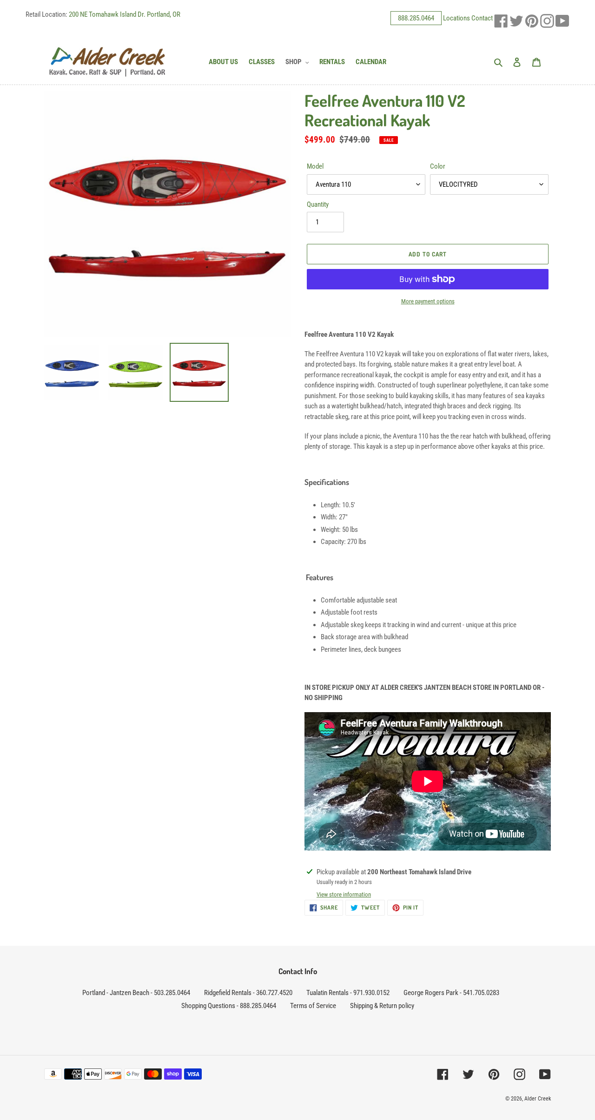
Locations (456, 18)
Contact (482, 18)
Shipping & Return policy (382, 1006)
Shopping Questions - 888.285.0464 (228, 1006)
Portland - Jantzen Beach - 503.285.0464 (136, 993)
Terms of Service (313, 1006)
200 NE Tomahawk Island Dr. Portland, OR (124, 14)
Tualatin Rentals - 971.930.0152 (348, 993)
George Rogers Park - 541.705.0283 (451, 993)
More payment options (428, 301)
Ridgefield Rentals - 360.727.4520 (248, 993)
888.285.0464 (416, 18)
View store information (344, 894)
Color (437, 166)
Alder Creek (537, 1098)
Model (315, 166)
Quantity (318, 204)
